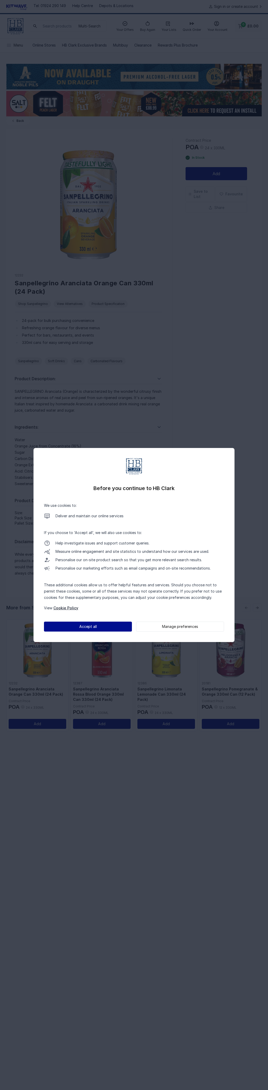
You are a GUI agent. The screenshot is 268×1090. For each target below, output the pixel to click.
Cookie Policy (65, 608)
